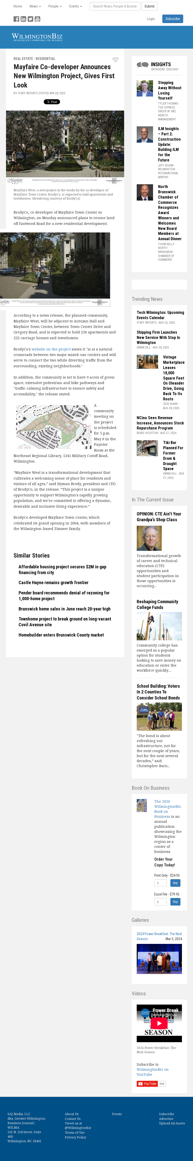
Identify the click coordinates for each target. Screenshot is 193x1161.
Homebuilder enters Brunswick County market (61, 635)
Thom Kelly (166, 244)
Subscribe (166, 1114)
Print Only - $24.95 (167, 875)
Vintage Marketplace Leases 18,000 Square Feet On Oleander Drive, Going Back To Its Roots (174, 378)
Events (117, 1114)
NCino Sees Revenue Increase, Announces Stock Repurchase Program (160, 423)
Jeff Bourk (165, 165)
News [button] (34, 6)
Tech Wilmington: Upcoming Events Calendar (160, 315)
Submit (149, 6)
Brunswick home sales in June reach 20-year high (65, 608)
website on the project (51, 349)
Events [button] (74, 6)
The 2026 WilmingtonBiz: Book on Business (167, 809)
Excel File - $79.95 (166, 894)
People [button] (54, 6)
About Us (72, 1114)
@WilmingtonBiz (78, 1128)
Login (151, 19)
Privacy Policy (75, 1137)
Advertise (166, 1119)
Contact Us (73, 1119)
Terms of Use (75, 1132)
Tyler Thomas (168, 103)
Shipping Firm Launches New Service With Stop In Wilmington (158, 337)
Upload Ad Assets (172, 1123)
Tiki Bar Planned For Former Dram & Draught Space (173, 455)
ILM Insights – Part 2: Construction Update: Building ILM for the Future (169, 144)
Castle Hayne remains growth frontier (53, 582)
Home (18, 6)
